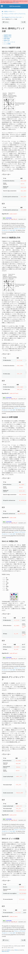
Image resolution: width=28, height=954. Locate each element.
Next (22, 22)
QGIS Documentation (14, 6)
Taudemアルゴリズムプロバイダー (12, 17)
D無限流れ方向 (7, 36)
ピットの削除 (7, 43)
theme (16, 950)
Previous (6, 22)
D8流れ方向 (7, 40)
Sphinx (9, 950)
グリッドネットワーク (9, 42)
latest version (16, 2)
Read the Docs (5, 951)
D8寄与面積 (7, 38)
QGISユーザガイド (9, 11)
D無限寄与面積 (7, 35)
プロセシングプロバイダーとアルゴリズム (14, 13)
